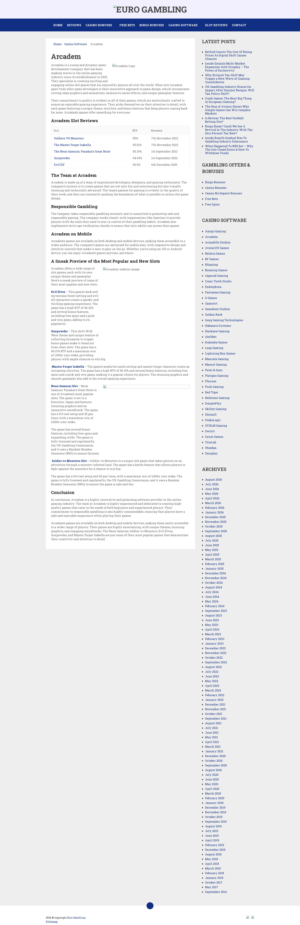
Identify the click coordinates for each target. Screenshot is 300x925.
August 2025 (213, 536)
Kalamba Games (216, 342)
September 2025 (216, 531)
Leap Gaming (214, 348)
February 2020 (214, 798)
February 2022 (214, 695)
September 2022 (216, 662)
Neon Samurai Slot (64, 386)
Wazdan (210, 448)
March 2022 (213, 690)
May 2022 (211, 681)
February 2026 (214, 507)
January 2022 (214, 700)
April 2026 (212, 498)
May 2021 (211, 737)
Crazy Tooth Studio (218, 281)
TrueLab (210, 442)
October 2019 (213, 817)
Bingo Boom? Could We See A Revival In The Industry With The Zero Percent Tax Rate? (229, 129)
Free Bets (127, 25)
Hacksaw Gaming (217, 331)
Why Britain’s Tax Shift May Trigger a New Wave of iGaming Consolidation (227, 78)
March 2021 (213, 746)
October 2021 (213, 714)
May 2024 (211, 601)
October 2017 (213, 882)
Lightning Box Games (220, 353)
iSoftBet (210, 337)
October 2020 (214, 760)
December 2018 (215, 849)
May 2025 (211, 550)
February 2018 (214, 873)
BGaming (211, 264)
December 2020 (215, 756)
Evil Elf (59, 164)
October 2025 (214, 526)
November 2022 (215, 653)
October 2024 (214, 582)
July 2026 (211, 484)
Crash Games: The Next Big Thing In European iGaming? (228, 100)
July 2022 (211, 671)
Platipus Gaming (216, 375)
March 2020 (213, 793)
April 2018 (212, 863)
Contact (239, 25)
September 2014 (216, 892)
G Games (211, 298)
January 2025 (214, 568)
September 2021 (216, 718)
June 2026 (212, 489)
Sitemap (51, 921)
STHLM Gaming (216, 425)
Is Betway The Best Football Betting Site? (224, 119)
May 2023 (211, 625)
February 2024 (214, 606)
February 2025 (214, 564)
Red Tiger (211, 392)
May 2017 (211, 887)
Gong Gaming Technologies (224, 320)
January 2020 (214, 803)
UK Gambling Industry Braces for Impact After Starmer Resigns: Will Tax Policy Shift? (229, 90)
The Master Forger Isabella (72, 145)
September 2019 (216, 821)
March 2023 (213, 634)
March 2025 (213, 559)
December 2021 (215, 704)
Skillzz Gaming (216, 409)
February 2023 (214, 639)
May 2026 (211, 493)
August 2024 (213, 587)
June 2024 (212, 596)
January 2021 (214, 751)
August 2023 (213, 615)
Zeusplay (211, 453)
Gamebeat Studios (217, 309)
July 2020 (211, 774)
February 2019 (214, 845)
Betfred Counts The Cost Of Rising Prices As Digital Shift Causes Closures (228, 55)
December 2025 (215, 517)
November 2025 (215, 521)
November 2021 (215, 709)
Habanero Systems (218, 325)
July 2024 (212, 592)
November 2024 (216, 578)
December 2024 (215, 573)
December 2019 (215, 807)
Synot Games (214, 436)
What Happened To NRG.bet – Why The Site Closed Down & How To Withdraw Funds (229, 149)
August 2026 (213, 479)
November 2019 (215, 812)
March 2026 (213, 503)
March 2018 (213, 868)
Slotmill (210, 414)
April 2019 (212, 840)
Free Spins (212, 204)
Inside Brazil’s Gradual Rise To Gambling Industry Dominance (226, 139)
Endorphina (213, 287)
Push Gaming (214, 386)
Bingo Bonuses (151, 25)
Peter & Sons (213, 370)
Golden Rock (213, 314)
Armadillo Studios (217, 242)
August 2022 (213, 667)
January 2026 (214, 512)
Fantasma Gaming (217, 292)
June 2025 (212, 545)
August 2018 (213, 854)
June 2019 (212, 835)
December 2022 (215, 648)
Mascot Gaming (216, 364)
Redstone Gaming (217, 398)
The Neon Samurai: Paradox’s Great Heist (82, 151)
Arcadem (211, 237)
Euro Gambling (76, 917)
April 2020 (212, 789)
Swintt (210, 431)
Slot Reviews (216, 25)
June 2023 (212, 620)
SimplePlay (213, 403)
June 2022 (212, 676)
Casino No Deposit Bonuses (223, 193)
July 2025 (211, 540)
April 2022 (212, 685)
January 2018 (214, 878)
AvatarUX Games (217, 248)
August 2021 (213, 723)
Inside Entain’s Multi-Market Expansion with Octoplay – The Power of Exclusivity (227, 67)
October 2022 (214, 657)
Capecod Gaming (216, 275)
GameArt (211, 303)
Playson (210, 381)
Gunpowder (62, 158)
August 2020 (213, 770)
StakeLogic (213, 420)
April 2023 (212, 629)
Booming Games (216, 270)
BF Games (212, 259)
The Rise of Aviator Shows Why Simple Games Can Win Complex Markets (228, 110)
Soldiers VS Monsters (69, 138)
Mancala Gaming (217, 359)
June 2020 (212, 779)
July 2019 (211, 831)
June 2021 (212, 732)
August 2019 (213, 826)
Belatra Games (215, 253)
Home (57, 25)
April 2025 (212, 554)
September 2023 (216, 611)
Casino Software (183, 25)
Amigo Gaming (215, 231)
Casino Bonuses (99, 25)
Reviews (74, 25)
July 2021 (211, 728)
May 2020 (211, 784)
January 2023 (214, 643)
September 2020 (216, 765)
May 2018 (211, 859)
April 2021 (212, 742)
